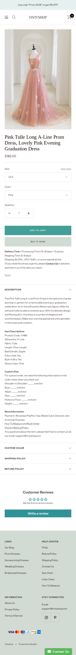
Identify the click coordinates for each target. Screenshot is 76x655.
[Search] (14, 17)
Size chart (66, 168)
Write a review (38, 513)
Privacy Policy (12, 609)
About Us (10, 602)
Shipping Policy (15, 458)
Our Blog (9, 547)
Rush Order (33, 423)
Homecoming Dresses (17, 560)
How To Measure (14, 423)
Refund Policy (21, 427)
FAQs (45, 547)
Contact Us (48, 566)
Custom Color (14, 448)
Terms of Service (14, 615)
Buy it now (38, 241)
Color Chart (48, 579)
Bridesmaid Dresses (15, 572)
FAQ (7, 427)
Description (13, 289)
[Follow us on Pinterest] (55, 617)
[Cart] (69, 17)
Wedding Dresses (14, 566)
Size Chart (47, 572)
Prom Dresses (12, 553)
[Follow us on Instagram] (46, 617)
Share (8, 275)
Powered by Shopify (28, 644)
